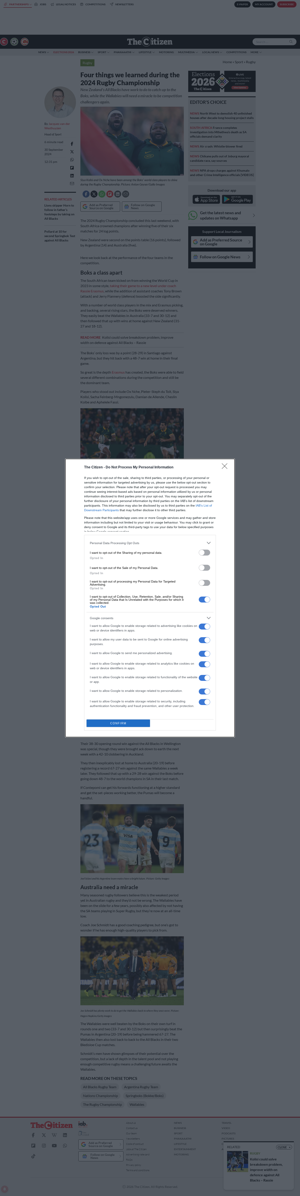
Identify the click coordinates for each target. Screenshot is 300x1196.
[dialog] (150, 598)
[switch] (204, 553)
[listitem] (150, 543)
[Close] (226, 467)
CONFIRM (118, 723)
